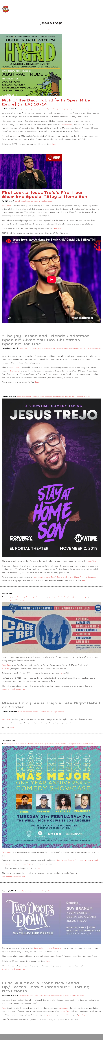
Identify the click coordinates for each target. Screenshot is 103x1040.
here (54, 144)
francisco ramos (33, 744)
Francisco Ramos (9, 864)
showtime (37, 201)
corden (19, 712)
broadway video (9, 744)
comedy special (20, 201)
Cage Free (6, 665)
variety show (88, 109)
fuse (31, 995)
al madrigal (8, 597)
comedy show (21, 109)
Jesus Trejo (6, 206)
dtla (26, 744)
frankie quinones (67, 597)
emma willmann (24, 995)
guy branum (34, 891)
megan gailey (66, 109)
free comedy (56, 744)
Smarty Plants (66, 125)
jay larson (64, 348)
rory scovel (24, 600)
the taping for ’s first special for (64, 577)
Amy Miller (38, 948)
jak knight (29, 109)
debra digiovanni (44, 348)
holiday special (55, 348)
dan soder (33, 348)
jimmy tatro (55, 995)
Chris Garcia (61, 861)
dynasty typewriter (54, 597)
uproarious (80, 995)
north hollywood (58, 396)
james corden (27, 712)
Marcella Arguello (91, 861)
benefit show (17, 597)
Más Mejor (7, 853)
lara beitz (79, 348)
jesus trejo (37, 109)
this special (14, 371)
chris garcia (34, 597)
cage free (25, 597)
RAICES (18, 600)
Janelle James (84, 1015)
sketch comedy (64, 995)
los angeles (48, 396)
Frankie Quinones (75, 861)
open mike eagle (78, 109)
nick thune (87, 348)
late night (54, 712)
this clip (57, 229)
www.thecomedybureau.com (13, 689)
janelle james (38, 995)
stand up (61, 712)
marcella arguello (55, 109)
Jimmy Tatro (65, 1012)
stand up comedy (47, 201)
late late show (45, 712)
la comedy (44, 109)
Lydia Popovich (54, 948)
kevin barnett (50, 891)
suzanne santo (96, 348)
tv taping (87, 396)
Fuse (4, 1008)
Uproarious (63, 1008)
